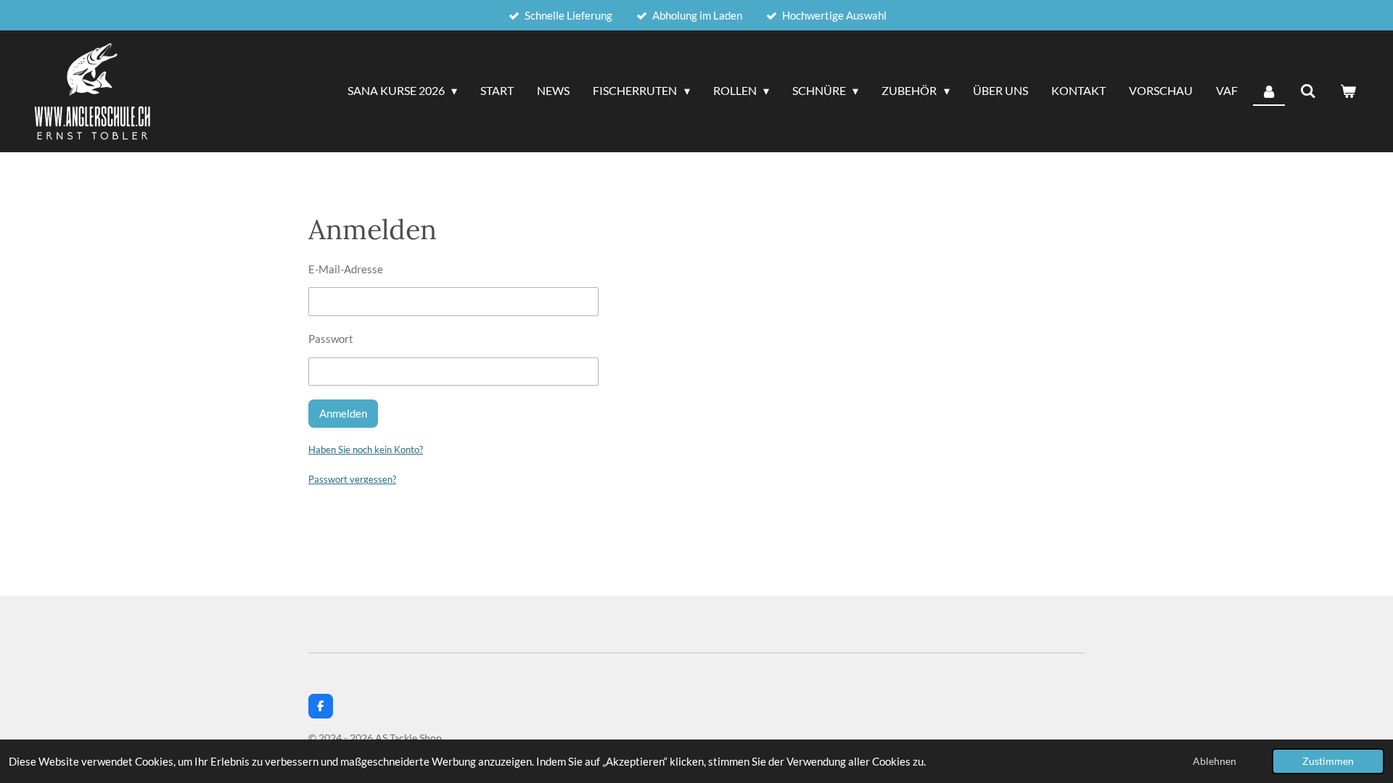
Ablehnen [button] (1214, 761)
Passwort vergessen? (352, 479)
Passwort (330, 338)
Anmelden (343, 413)
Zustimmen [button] (1328, 761)
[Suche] (1308, 91)
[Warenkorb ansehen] (1348, 91)
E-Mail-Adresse (345, 269)
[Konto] (1269, 91)
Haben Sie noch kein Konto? (365, 449)
